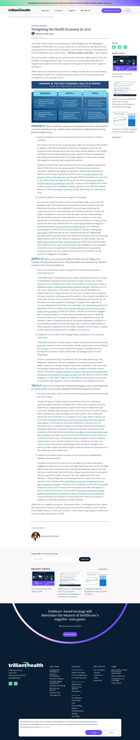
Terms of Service (118, 676)
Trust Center (116, 683)
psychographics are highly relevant (70, 226)
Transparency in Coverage (117, 679)
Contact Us (98, 675)
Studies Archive (20, 17)
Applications (77, 684)
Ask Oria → (107, 3)
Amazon (45, 348)
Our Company (99, 670)
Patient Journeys (78, 672)
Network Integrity (57, 679)
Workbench (76, 691)
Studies (11, 17)
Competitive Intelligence (55, 671)
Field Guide (76, 700)
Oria (73, 703)
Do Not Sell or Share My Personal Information (119, 671)
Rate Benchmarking (57, 686)
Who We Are (85, 10)
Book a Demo (70, 634)
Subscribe (98, 680)
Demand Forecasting (54, 675)
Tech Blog (75, 716)
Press (96, 678)
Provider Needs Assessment (56, 682)
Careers (97, 672)
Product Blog (77, 706)
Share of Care (55, 693)
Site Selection (55, 695)
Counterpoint (77, 698)
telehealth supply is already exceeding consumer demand (63, 287)
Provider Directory (79, 678)
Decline (111, 732)
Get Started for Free (111, 10)
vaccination (42, 232)
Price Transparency (79, 675)
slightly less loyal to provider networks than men (59, 242)
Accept (93, 732)
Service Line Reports (76, 688)
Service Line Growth (54, 689)
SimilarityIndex (77, 711)
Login (127, 10)
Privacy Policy (45, 727)
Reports (75, 708)
